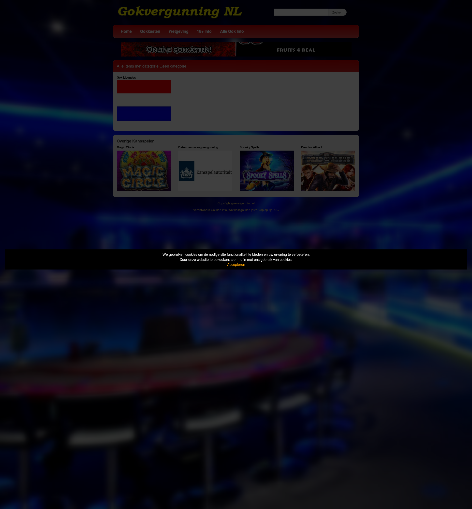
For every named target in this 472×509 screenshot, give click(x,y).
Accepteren (236, 264)
